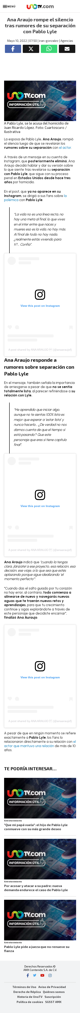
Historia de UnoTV (29, 996)
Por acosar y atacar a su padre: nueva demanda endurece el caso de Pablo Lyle (36, 888)
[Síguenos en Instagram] (50, 976)
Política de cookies (30, 1002)
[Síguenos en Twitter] (34, 976)
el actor (65, 147)
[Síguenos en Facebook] (28, 976)
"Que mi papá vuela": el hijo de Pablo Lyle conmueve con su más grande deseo (36, 827)
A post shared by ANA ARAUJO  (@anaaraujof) (40, 349)
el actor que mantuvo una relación (40, 743)
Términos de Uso (24, 987)
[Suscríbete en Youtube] (42, 976)
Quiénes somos (54, 992)
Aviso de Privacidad (52, 987)
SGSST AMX (53, 1002)
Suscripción (53, 996)
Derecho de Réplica (27, 992)
